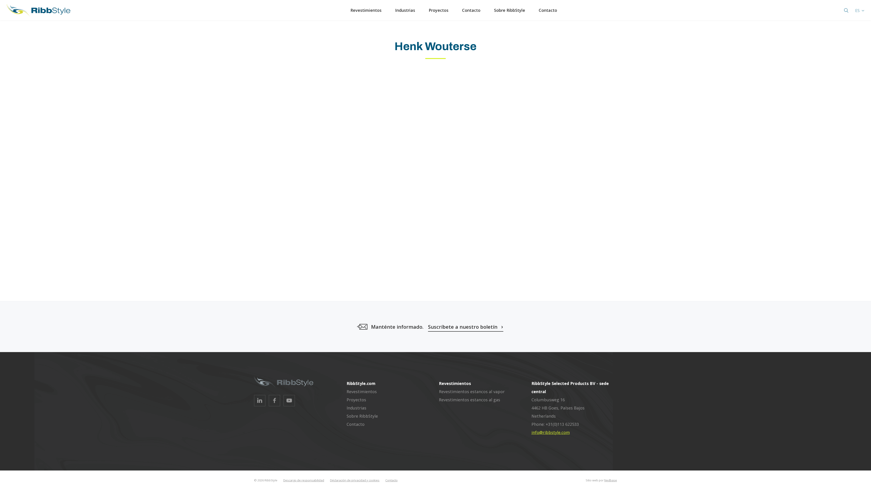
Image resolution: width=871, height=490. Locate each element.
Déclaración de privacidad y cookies (354, 480)
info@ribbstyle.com (550, 432)
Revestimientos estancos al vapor (472, 391)
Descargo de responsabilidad (303, 480)
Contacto (471, 10)
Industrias (405, 10)
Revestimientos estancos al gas (469, 399)
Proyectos (438, 10)
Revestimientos (366, 10)
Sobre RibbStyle (509, 10)
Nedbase (610, 480)
